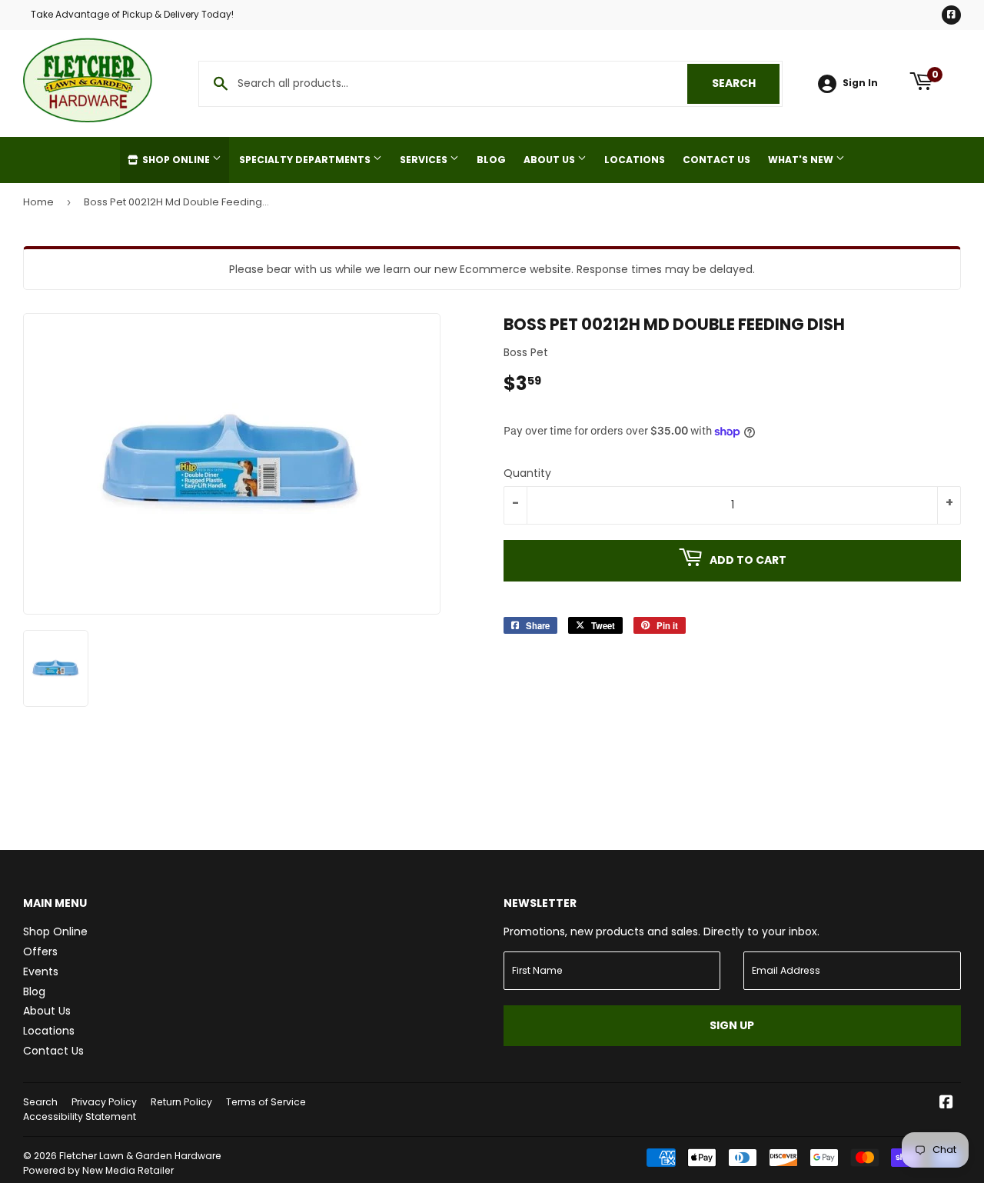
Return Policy (181, 1101)
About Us (550, 159)
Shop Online (176, 159)
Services (425, 159)
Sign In (860, 83)
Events (40, 971)
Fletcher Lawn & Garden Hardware (140, 1155)
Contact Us (716, 159)
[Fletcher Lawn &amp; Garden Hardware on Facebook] (946, 1103)
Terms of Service (266, 1101)
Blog (491, 159)
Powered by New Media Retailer (98, 1170)
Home (38, 202)
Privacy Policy (104, 1101)
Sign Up (732, 1025)
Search (746, 83)
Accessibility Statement (79, 1116)
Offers (40, 951)
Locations (634, 159)
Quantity (527, 473)
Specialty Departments (306, 159)
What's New (802, 159)
